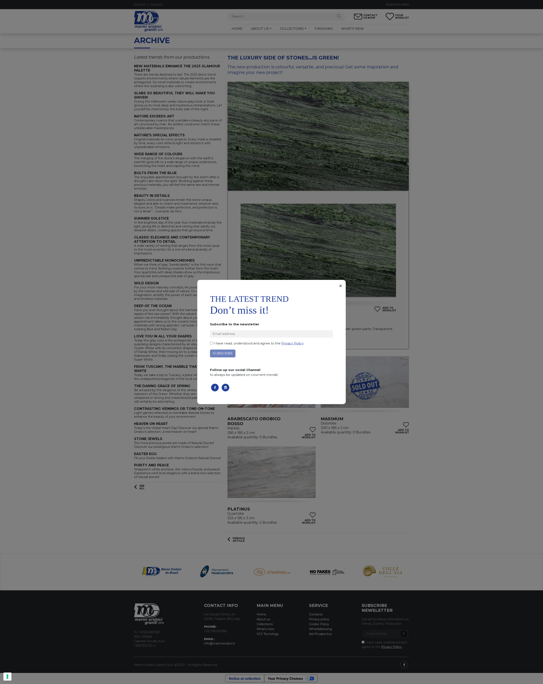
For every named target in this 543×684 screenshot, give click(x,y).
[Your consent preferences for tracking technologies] (7, 677)
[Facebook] (215, 387)
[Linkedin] (225, 387)
